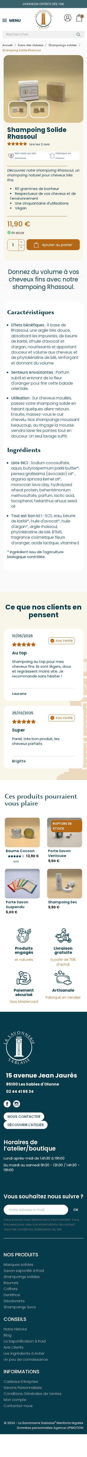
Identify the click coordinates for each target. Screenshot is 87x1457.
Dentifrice (12, 1294)
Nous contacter (23, 1116)
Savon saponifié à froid (24, 1270)
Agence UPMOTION (68, 1428)
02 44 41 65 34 (20, 1091)
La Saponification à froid (25, 1341)
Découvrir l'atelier (25, 1124)
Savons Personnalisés (23, 1387)
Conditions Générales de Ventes (32, 1393)
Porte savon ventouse (59, 853)
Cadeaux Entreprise (21, 1381)
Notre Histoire (15, 1329)
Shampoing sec (62, 902)
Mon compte (15, 1399)
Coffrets (11, 1288)
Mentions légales (70, 1423)
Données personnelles (35, 1428)
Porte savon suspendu (17, 904)
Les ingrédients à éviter (24, 1353)
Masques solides (18, 1264)
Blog (7, 1335)
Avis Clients (13, 1347)
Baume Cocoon (20, 850)
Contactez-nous (18, 1405)
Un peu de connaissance (26, 1359)
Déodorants (14, 1301)
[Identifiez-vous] (67, 20)
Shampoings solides (22, 1276)
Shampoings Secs (20, 1307)
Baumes (11, 1282)
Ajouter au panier (57, 244)
